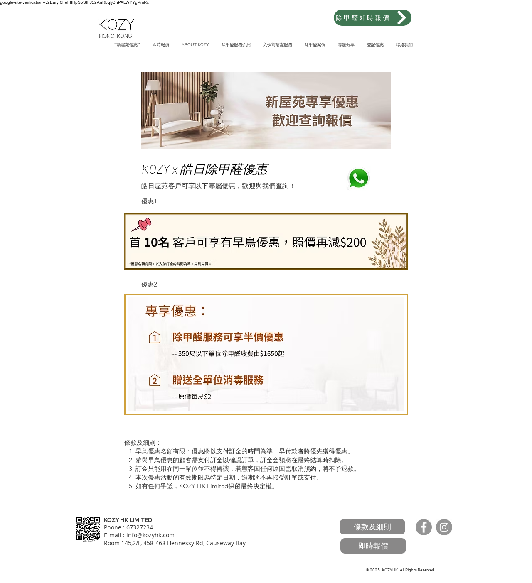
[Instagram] (444, 527)
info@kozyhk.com (150, 535)
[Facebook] (424, 527)
